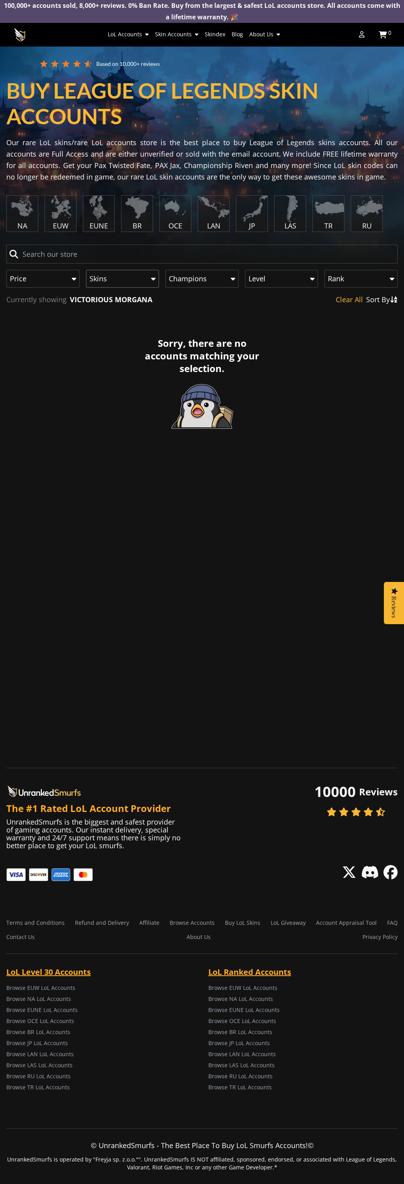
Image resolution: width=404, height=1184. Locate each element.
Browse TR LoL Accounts (38, 1087)
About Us (261, 34)
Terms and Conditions (35, 922)
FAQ (392, 922)
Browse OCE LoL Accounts (40, 1021)
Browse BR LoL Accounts (38, 1032)
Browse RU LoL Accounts (38, 1076)
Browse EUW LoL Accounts (40, 987)
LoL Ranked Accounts (249, 972)
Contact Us (20, 937)
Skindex (215, 34)
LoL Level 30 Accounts (48, 972)
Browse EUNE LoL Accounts (42, 1010)
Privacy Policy (380, 937)
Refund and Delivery (102, 922)
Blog (237, 34)
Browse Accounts (192, 922)
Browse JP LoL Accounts (37, 1043)
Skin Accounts (173, 34)
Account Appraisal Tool (346, 922)
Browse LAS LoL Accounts (39, 1065)
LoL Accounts (125, 34)
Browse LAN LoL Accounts (40, 1054)
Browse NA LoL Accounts (38, 999)
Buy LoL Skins (242, 922)
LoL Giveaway (288, 922)
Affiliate (149, 922)
